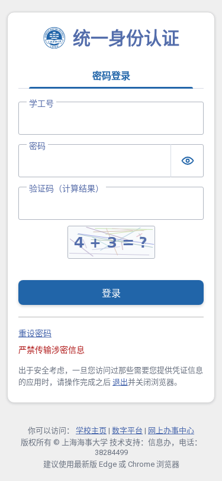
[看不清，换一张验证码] (111, 242)
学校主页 (91, 430)
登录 (111, 293)
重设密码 (35, 333)
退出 (120, 382)
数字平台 (127, 430)
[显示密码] (187, 160)
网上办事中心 (171, 430)
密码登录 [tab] (111, 76)
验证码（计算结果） (66, 188)
